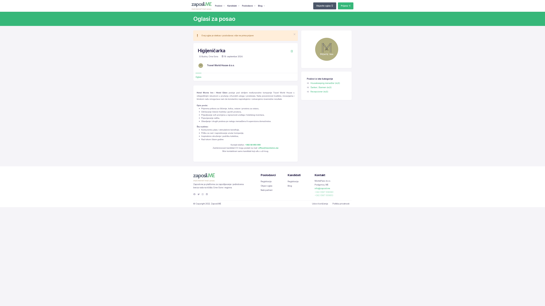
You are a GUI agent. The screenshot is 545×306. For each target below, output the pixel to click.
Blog (260, 6)
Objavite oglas (323, 6)
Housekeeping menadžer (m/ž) (325, 83)
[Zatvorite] (294, 34)
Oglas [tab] (198, 77)
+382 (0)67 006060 (324, 192)
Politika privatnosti (341, 203)
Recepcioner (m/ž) (319, 91)
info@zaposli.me (322, 188)
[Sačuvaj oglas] (291, 51)
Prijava (344, 6)
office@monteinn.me (268, 148)
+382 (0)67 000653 (324, 195)
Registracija (266, 181)
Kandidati (232, 6)
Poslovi (218, 6)
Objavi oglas (266, 186)
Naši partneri (266, 190)
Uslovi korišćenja (320, 203)
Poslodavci (247, 6)
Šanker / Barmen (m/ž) (321, 87)
